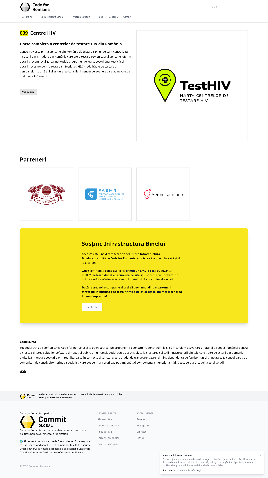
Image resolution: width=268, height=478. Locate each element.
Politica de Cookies (109, 444)
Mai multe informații (190, 470)
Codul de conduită (108, 425)
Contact (127, 16)
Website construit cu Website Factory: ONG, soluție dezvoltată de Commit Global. (81, 394)
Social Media (144, 413)
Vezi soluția (28, 91)
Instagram (142, 425)
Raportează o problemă (59, 397)
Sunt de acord (170, 470)
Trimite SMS (92, 307)
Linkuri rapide (107, 413)
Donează (113, 16)
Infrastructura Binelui (52, 16)
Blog (100, 16)
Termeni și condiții (108, 438)
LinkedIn (141, 431)
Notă (41, 397)
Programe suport (81, 16)
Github (140, 438)
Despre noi (27, 16)
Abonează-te (105, 419)
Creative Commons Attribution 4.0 (40, 452)
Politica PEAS (105, 431)
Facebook (142, 419)
